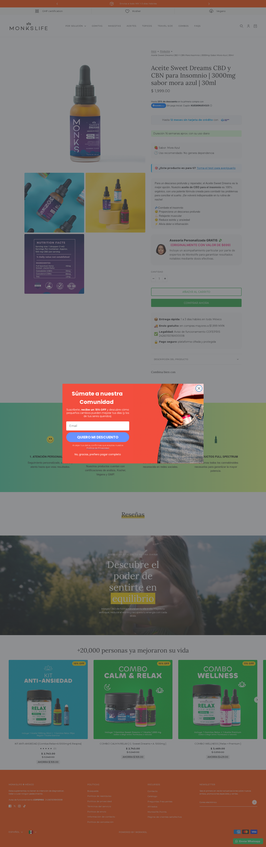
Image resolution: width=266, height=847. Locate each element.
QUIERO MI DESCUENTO (97, 437)
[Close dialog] (199, 388)
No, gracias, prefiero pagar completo (98, 454)
